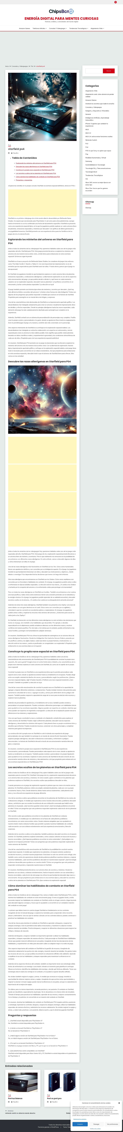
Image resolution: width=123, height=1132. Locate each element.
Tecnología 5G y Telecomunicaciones (98, 168)
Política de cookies (95, 1128)
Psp (86, 154)
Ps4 (9, 145)
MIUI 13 (88, 133)
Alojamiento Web (97, 28)
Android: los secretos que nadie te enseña (99, 104)
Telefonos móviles (39, 28)
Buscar (109, 71)
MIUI (87, 129)
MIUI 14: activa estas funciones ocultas (98, 136)
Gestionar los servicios (79, 1119)
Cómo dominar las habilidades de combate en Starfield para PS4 (38, 177)
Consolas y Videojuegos (57, 28)
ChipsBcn (16, 153)
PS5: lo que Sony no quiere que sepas (98, 151)
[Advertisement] (61, 45)
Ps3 (86, 144)
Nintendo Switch (91, 140)
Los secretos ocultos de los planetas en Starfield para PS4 (36, 173)
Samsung (88, 161)
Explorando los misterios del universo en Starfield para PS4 (36, 163)
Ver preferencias (112, 1124)
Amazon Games (24, 28)
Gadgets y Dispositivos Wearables (97, 111)
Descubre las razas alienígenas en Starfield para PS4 (34, 166)
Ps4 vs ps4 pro (54, 1098)
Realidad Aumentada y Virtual (95, 158)
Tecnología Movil (91, 172)
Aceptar (80, 1124)
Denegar (96, 1124)
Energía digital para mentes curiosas (61, 18)
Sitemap (88, 208)
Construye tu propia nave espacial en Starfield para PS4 (35, 170)
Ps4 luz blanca (15, 1098)
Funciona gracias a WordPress (48, 1127)
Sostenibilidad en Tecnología (95, 165)
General (88, 114)
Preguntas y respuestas (24, 180)
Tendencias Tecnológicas (78, 28)
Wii (86, 179)
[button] (119, 1103)
